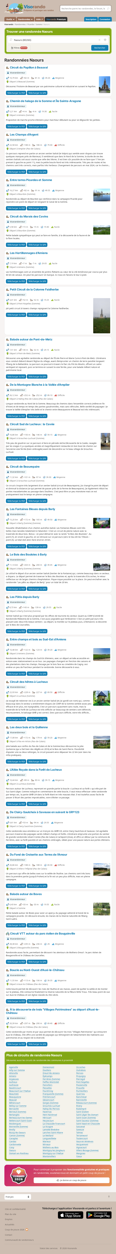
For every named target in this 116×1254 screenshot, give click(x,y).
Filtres (20, 47)
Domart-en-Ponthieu (19, 1153)
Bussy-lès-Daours (17, 1132)
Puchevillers (82, 1091)
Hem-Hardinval (50, 1114)
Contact (8, 1234)
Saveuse (80, 1129)
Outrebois (81, 1070)
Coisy (11, 1147)
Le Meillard (48, 1135)
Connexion (105, 19)
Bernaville (14, 1108)
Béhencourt (14, 1102)
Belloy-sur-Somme (17, 1105)
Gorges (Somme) (50, 1102)
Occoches (80, 1067)
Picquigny (81, 1076)
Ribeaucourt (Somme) (86, 1102)
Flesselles (47, 1088)
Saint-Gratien (82, 1111)
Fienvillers (47, 1085)
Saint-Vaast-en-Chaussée (88, 1123)
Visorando (8, 24)
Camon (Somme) (17, 1135)
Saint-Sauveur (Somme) (87, 1120)
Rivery (79, 1105)
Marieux (47, 1141)
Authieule (13, 1085)
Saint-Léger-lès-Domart (87, 1114)
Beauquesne (15, 1097)
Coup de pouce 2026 (14, 1229)
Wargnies (80, 1153)
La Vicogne (48, 1126)
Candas (12, 1141)
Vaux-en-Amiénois (84, 1141)
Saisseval (80, 1126)
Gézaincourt (48, 1100)
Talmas (79, 1132)
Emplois (8, 1219)
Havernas (47, 1111)
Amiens (12, 1076)
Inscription (91, 19)
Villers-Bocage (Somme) (87, 1150)
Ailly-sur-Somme (17, 1070)
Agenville (13, 1067)
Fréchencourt (49, 1097)
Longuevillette (49, 1138)
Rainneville (81, 1100)
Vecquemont (82, 1144)
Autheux (13, 1082)
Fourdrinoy (48, 1091)
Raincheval (81, 1097)
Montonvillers (49, 1156)
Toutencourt (82, 1138)
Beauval (13, 1100)
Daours (12, 1150)
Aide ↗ (39, 19)
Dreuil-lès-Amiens (51, 1073)
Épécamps (47, 1076)
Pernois (79, 1073)
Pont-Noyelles (82, 1082)
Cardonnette (15, 1144)
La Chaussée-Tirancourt (54, 1123)
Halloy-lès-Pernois (51, 1108)
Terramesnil (82, 1135)
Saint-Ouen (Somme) (86, 1117)
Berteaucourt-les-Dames (20, 1117)
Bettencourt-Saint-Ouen (20, 1120)
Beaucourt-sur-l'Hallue (20, 1091)
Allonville (13, 1073)
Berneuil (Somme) (17, 1111)
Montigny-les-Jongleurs (54, 1150)
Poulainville (81, 1085)
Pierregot (80, 1079)
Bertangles (14, 1114)
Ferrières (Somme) (51, 1079)
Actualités (9, 1224)
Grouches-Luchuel (51, 1105)
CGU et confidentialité (15, 1209)
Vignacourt (81, 1147)
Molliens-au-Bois (51, 1147)
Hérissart (47, 1117)
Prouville (80, 1088)
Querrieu (80, 1094)
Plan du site (10, 1214)
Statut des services (49, 1248)
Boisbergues (15, 1123)
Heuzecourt (48, 1120)
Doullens (47, 1070)
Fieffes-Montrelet (51, 1082)
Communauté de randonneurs (19, 1240)
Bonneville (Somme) (18, 1126)
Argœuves (14, 1079)
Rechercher (99, 47)
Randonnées (24, 19)
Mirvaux (46, 1144)
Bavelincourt (15, 1088)
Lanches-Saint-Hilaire (53, 1132)
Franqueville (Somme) (53, 1094)
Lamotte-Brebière (51, 1129)
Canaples (13, 1138)
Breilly (12, 1129)
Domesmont (48, 1067)
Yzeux (79, 1156)
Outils (9, 19)
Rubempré (81, 1108)
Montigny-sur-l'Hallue (53, 1153)
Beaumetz (14, 1094)
